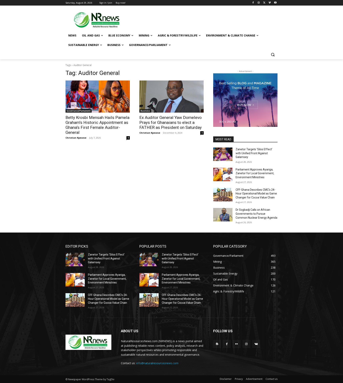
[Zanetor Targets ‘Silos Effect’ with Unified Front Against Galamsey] (222, 154)
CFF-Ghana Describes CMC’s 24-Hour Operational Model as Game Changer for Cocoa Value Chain (256, 193)
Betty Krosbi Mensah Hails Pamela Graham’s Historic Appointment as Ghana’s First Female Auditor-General (97, 125)
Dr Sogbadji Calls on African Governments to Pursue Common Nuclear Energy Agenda (256, 213)
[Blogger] (217, 344)
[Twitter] (264, 3)
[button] (272, 54)
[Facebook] (253, 3)
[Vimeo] (269, 3)
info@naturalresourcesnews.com (157, 363)
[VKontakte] (256, 344)
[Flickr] (236, 344)
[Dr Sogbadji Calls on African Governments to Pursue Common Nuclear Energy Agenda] (222, 214)
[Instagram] (258, 3)
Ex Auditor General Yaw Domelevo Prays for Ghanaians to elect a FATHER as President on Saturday (170, 122)
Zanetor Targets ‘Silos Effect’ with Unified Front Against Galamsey (254, 153)
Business (145, 110)
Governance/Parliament (79, 110)
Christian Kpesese (76, 137)
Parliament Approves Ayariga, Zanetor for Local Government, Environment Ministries (255, 173)
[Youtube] (275, 3)
